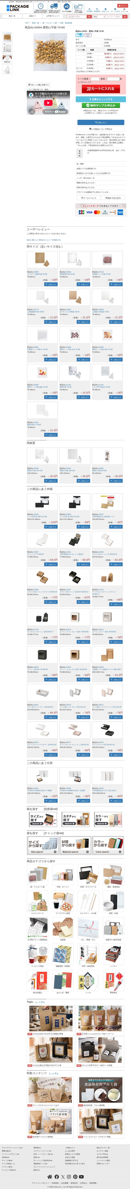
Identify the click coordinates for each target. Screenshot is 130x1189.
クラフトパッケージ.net (42, 1151)
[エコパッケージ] (37, 901)
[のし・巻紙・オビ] (88, 928)
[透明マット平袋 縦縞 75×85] (42, 372)
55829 (101, 667)
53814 (101, 630)
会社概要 (64, 1183)
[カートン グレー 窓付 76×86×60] (107, 617)
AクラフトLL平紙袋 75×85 (69, 312)
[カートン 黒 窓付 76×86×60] (42, 654)
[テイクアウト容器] (63, 901)
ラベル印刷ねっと (8, 1164)
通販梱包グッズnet (40, 1164)
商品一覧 (12, 16)
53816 (68, 667)
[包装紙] (63, 928)
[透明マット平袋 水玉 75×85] (75, 334)
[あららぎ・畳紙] (63, 980)
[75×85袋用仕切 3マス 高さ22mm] (107, 776)
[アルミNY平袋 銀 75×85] (107, 372)
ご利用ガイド (70, 1148)
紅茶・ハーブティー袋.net (43, 1154)
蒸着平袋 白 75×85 (34, 425)
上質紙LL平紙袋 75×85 (100, 312)
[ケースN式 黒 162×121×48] (75, 502)
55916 (68, 705)
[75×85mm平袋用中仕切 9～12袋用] (75, 776)
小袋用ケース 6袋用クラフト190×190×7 (107, 669)
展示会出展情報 (102, 1157)
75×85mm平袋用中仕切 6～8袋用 (39, 790)
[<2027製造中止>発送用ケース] (107, 502)
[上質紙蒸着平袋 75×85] (42, 297)
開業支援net (6, 1151)
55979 (101, 742)
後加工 (32, 16)
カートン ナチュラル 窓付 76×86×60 (73, 669)
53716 (101, 590)
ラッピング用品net (9, 1170)
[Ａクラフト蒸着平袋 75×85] (42, 259)
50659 (101, 468)
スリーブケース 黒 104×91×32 (103, 745)
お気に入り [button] (102, 122)
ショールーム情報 (103, 1160)
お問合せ (83, 1183)
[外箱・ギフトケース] (88, 875)
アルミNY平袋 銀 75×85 (101, 387)
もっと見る (40, 1002)
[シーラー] (113, 954)
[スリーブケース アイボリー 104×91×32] (42, 730)
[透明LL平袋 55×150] (107, 456)
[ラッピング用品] (37, 954)
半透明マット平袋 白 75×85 (37, 349)
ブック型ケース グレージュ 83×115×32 (106, 707)
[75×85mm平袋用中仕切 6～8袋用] (42, 776)
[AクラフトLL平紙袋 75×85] (75, 297)
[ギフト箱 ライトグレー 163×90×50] (42, 692)
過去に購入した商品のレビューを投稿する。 (44, 240)
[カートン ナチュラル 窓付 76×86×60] (75, 654)
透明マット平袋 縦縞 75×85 (37, 387)
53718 (36, 630)
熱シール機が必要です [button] (40, 85)
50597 (68, 468)
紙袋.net (37, 1170)
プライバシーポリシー (41, 1183)
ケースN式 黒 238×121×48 (37, 517)
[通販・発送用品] (113, 875)
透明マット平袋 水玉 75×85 (70, 349)
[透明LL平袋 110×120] (42, 456)
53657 (36, 552)
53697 (68, 590)
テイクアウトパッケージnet (12, 1148)
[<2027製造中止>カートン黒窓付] (75, 539)
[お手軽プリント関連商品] (37, 928)
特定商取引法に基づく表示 (75, 1164)
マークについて (89, 198)
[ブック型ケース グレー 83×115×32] (75, 692)
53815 (36, 667)
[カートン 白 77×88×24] (42, 539)
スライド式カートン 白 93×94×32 (104, 554)
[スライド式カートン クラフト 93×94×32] (42, 577)
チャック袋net (7, 1160)
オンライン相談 (102, 1151)
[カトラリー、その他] (88, 901)
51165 (36, 422)
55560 (68, 514)
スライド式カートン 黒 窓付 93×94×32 (74, 592)
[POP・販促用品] (88, 954)
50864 (36, 347)
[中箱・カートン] (63, 875)
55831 (36, 705)
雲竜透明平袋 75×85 (67, 274)
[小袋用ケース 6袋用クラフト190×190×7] (107, 654)
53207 (101, 514)
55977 (68, 742)
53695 (36, 590)
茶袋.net (37, 1157)
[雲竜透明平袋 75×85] (75, 259)
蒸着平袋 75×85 (65, 387)
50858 (101, 310)
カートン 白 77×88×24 (35, 554)
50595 (36, 272)
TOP (27, 23)
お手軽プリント (52, 16)
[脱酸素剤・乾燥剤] (63, 954)
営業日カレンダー (103, 1164)
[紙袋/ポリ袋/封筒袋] (113, 928)
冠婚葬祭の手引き (71, 1160)
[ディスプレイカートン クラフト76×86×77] (107, 577)
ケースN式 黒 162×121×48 (69, 517)
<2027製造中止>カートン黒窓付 (71, 554)
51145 (68, 385)
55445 (36, 514)
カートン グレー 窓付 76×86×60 (104, 632)
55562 (68, 788)
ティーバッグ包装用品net (43, 1160)
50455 (36, 468)
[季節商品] (113, 980)
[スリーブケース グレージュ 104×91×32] (75, 730)
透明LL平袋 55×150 (99, 471)
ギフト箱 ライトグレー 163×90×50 (40, 707)
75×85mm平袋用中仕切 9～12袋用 (72, 790)
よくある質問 (70, 1151)
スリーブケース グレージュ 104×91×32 (74, 745)
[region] (75, 22)
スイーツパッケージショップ (44, 1167)
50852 (68, 310)
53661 (68, 552)
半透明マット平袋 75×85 (101, 274)
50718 (101, 272)
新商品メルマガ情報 (72, 1154)
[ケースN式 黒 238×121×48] (42, 502)
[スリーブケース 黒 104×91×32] (107, 730)
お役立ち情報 (70, 1157)
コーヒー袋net (7, 1167)
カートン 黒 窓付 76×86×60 (37, 669)
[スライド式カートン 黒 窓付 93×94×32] (75, 577)
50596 (68, 272)
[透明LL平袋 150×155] (75, 456)
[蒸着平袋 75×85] (75, 372)
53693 (101, 552)
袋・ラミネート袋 (50, 23)
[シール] (88, 980)
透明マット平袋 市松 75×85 (102, 349)
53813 (68, 630)
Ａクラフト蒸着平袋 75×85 (37, 274)
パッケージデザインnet (10, 1154)
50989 (101, 347)
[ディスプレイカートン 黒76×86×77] (42, 617)
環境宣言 (74, 1183)
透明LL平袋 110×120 (34, 471)
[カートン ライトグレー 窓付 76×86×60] (75, 617)
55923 (101, 788)
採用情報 (92, 1183)
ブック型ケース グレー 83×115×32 (72, 707)
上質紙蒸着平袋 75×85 (35, 312)
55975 (36, 742)
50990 (36, 385)
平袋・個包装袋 (66, 23)
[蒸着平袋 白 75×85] (42, 410)
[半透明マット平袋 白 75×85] (42, 334)
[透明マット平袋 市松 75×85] (107, 334)
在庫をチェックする (102, 99)
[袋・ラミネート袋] (37, 875)
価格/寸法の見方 (114, 198)
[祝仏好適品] (37, 980)
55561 (36, 788)
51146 (101, 385)
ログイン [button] (123, 6)
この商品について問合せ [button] (101, 129)
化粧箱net (5, 1157)
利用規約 (55, 1183)
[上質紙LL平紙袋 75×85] (107, 297)
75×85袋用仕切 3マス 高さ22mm (104, 790)
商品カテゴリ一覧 (103, 1148)
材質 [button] (79, 154)
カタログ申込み (102, 1154)
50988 (68, 347)
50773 (36, 310)
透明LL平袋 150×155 (67, 471)
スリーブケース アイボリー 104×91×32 (41, 745)
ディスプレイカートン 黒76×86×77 (40, 632)
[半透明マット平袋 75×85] (107, 259)
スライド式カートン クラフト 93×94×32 (42, 592)
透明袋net (37, 1148)
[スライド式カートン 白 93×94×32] (107, 539)
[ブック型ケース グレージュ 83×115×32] (107, 692)
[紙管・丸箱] (113, 901)
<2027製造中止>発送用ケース (103, 517)
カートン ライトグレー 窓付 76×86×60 (74, 632)
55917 (101, 705)
